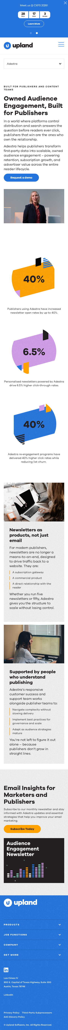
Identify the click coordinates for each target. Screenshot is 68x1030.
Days (23, 16)
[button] (61, 44)
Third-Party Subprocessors (37, 1012)
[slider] (33, 220)
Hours (34, 16)
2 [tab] (37, 33)
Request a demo (21, 178)
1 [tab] (31, 33)
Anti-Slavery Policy (14, 1016)
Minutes (44, 16)
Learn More (34, 23)
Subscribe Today (22, 829)
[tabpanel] (34, 15)
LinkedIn (8, 994)
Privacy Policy (11, 1012)
